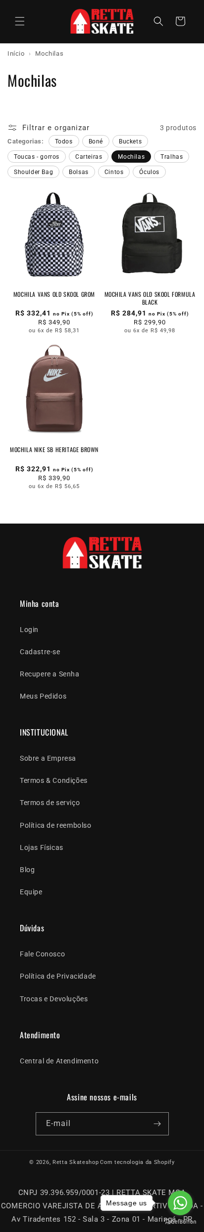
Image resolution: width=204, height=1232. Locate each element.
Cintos (114, 172)
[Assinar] (157, 1123)
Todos (64, 141)
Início (16, 53)
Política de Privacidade (58, 976)
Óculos (149, 172)
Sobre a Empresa (48, 758)
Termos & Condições (54, 780)
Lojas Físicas (41, 847)
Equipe (31, 892)
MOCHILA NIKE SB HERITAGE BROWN (54, 450)
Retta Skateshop (75, 1162)
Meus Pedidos (43, 696)
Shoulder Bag (33, 172)
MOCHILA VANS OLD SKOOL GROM (54, 294)
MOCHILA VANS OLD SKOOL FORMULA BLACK (150, 298)
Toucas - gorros (36, 156)
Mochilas (131, 156)
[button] (20, 21)
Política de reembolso (56, 825)
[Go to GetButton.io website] (180, 1222)
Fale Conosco (42, 954)
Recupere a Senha (50, 674)
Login (29, 630)
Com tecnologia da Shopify (137, 1162)
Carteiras (88, 156)
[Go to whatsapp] (180, 1203)
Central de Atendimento (59, 1061)
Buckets (130, 141)
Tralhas (171, 156)
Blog (27, 870)
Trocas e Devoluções (54, 999)
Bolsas (79, 172)
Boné (96, 141)
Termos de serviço (50, 803)
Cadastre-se (40, 652)
